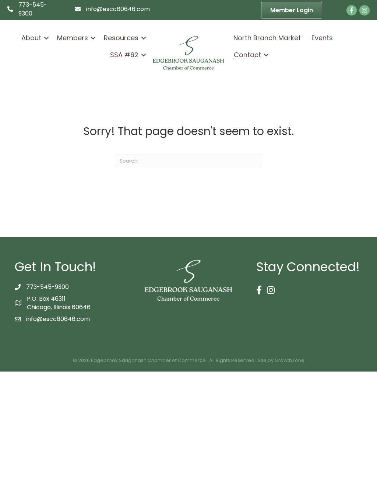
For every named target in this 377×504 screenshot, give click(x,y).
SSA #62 (124, 54)
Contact (247, 54)
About (31, 37)
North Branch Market (267, 37)
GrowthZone (289, 360)
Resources (121, 37)
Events (322, 37)
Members (72, 37)
